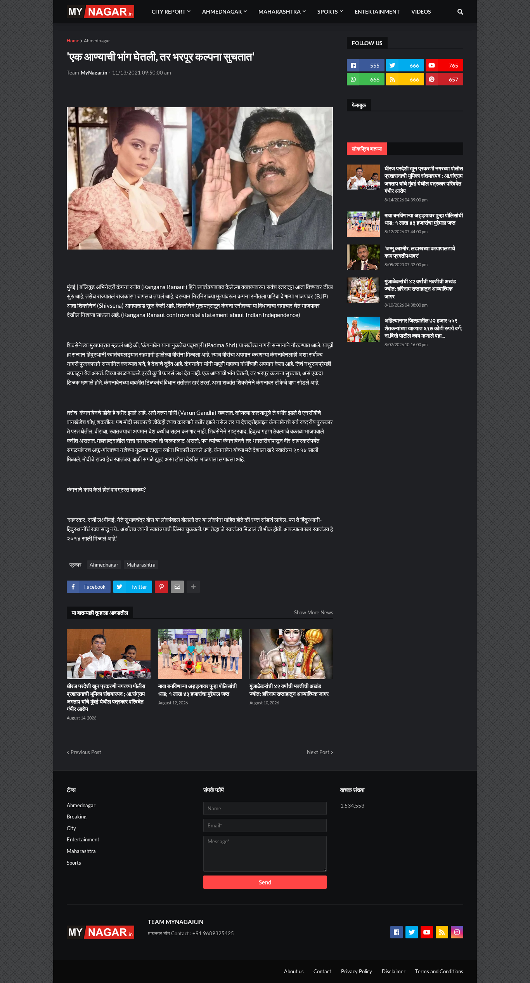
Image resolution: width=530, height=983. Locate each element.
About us (294, 971)
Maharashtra (141, 565)
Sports (74, 863)
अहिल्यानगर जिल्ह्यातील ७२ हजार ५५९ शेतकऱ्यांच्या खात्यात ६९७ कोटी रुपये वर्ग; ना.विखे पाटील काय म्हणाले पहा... (423, 328)
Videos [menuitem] (421, 11)
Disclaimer (393, 971)
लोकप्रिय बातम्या (367, 149)
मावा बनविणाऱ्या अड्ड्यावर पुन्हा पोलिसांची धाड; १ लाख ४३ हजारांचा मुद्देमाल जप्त (197, 690)
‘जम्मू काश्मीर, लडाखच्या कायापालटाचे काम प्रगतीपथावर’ (420, 252)
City (71, 828)
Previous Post (86, 752)
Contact (322, 971)
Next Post (318, 752)
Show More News (313, 612)
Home (73, 40)
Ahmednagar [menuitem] (222, 11)
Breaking (77, 816)
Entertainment (83, 839)
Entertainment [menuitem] (377, 11)
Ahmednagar (97, 40)
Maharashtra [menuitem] (279, 11)
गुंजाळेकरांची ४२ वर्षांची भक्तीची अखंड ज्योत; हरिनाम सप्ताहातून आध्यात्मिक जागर (289, 690)
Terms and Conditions (439, 971)
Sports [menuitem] (327, 11)
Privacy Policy (356, 971)
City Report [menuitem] (168, 11)
